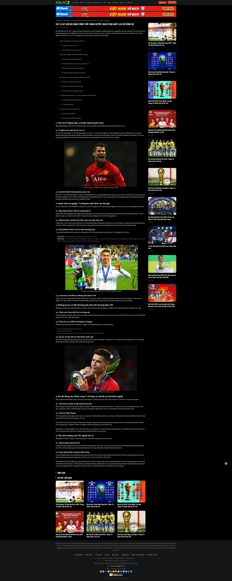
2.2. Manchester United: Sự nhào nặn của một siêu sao (75, 63)
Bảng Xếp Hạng (96, 2)
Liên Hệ (107, 555)
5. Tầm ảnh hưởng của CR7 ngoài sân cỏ (69, 109)
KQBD (109, 2)
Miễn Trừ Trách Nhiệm (138, 555)
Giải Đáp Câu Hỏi (152, 555)
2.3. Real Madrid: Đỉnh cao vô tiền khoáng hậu (72, 68)
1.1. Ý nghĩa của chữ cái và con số (69, 45)
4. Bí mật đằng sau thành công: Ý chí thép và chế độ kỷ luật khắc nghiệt (77, 95)
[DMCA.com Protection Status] (116, 574)
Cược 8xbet (172, 3)
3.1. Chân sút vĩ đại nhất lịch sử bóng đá (71, 82)
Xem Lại (89, 2)
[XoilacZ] (63, 2)
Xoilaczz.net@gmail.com (118, 566)
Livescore (115, 2)
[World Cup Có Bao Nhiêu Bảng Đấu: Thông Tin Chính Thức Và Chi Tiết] (101, 492)
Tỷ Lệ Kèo (104, 2)
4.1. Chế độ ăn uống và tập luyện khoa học (71, 100)
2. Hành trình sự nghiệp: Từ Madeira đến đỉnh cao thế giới (73, 54)
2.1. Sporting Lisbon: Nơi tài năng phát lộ (71, 59)
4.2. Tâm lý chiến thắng (67, 104)
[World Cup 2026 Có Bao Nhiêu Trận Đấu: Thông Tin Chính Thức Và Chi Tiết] (131, 492)
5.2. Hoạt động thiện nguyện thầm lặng (71, 118)
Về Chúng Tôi (79, 555)
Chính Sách (98, 555)
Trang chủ (59, 20)
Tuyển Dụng (129, 2)
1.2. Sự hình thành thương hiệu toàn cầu (71, 50)
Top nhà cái (162, 3)
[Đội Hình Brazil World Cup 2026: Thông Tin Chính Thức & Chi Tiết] (101, 522)
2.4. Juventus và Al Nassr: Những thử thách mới (73, 72)
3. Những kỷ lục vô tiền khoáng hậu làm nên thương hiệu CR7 (74, 77)
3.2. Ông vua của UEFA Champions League (72, 86)
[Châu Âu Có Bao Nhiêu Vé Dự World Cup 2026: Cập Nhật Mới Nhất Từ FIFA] (70, 522)
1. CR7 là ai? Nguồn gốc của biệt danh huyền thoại (71, 41)
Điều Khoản (89, 555)
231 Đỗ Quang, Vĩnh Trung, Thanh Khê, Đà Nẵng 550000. (118, 558)
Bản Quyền (115, 555)
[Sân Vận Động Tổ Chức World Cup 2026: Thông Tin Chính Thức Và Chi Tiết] (70, 492)
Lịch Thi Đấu (75, 2)
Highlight (82, 2)
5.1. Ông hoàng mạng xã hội (68, 113)
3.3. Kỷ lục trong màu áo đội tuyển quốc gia (72, 91)
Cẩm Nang (122, 2)
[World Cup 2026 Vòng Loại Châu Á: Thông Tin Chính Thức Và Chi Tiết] (131, 522)
